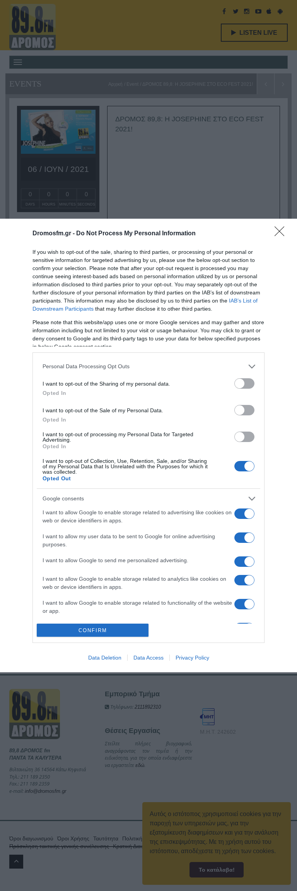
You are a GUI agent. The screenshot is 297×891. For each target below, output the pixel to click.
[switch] (244, 383)
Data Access (148, 658)
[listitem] (148, 366)
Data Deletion (104, 658)
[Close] (282, 233)
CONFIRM (93, 630)
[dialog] (148, 446)
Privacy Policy (192, 658)
